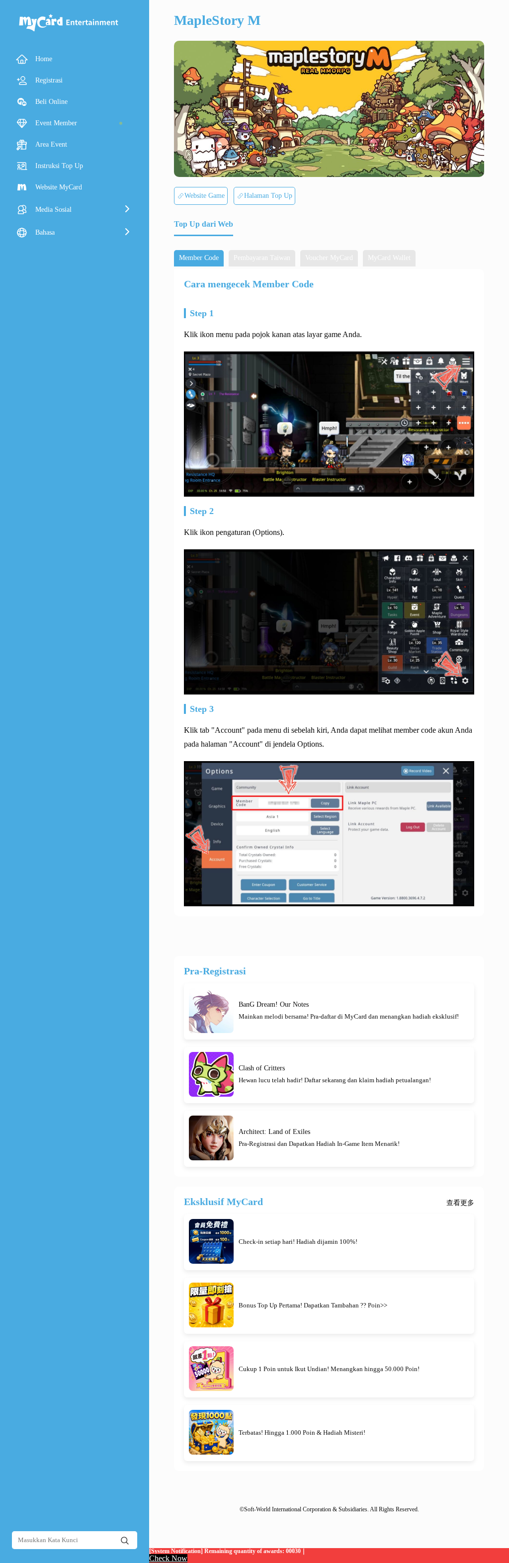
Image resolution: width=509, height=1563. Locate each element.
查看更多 (460, 1203)
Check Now (168, 1558)
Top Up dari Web (203, 224)
